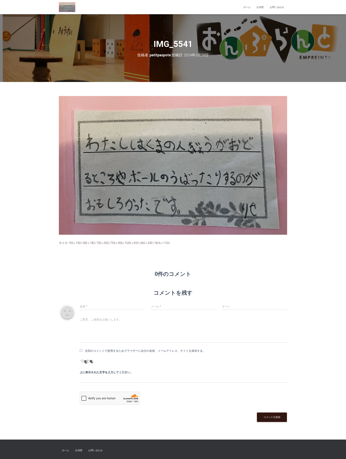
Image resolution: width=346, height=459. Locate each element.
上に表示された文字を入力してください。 (106, 372)
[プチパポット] (67, 7)
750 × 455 (103, 243)
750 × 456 (117, 243)
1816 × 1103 (162, 243)
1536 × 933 (131, 243)
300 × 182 (88, 243)
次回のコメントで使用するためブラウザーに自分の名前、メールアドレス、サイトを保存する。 (145, 350)
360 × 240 (146, 243)
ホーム (246, 7)
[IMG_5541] (173, 165)
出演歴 (260, 7)
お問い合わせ (277, 7)
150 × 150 (74, 243)
